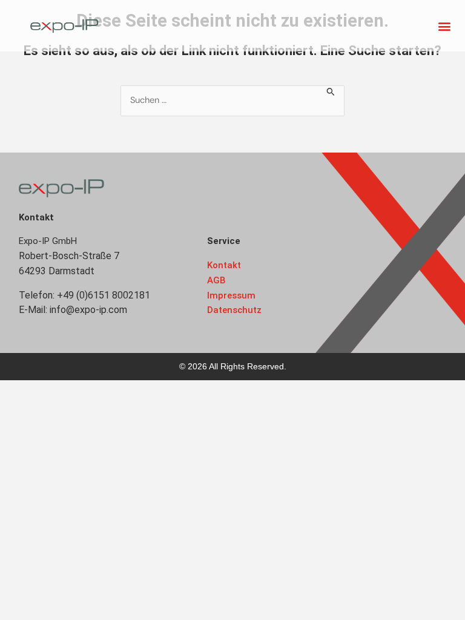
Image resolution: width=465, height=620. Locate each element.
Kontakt (224, 265)
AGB (216, 280)
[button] (444, 26)
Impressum (231, 295)
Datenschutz (234, 310)
